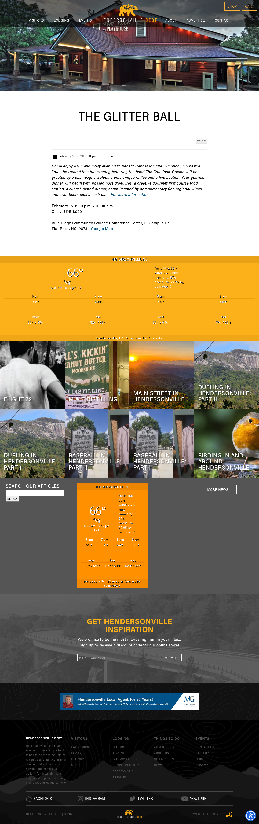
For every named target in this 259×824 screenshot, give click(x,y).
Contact (222, 20)
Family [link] (76, 753)
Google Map (102, 228)
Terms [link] (200, 759)
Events (85, 20)
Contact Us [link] (204, 747)
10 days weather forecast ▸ (129, 338)
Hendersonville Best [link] (129, 13)
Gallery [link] (202, 753)
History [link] (77, 759)
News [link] (158, 765)
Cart (249, 6)
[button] (170, 657)
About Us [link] (161, 753)
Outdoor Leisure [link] (126, 759)
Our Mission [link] (164, 759)
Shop (232, 6)
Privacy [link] (201, 765)
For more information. (130, 194)
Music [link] (76, 765)
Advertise (196, 20)
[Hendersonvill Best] (129, 814)
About (171, 20)
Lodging (61, 20)
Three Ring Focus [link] (229, 814)
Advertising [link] (164, 747)
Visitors (36, 20)
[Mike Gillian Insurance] (129, 701)
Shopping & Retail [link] (127, 765)
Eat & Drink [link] (80, 747)
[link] (43, 798)
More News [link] (217, 489)
